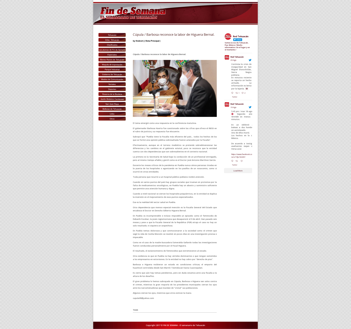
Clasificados (112, 45)
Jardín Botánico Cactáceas (112, 99)
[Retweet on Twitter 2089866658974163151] (237, 161)
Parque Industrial (112, 69)
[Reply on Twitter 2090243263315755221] (233, 93)
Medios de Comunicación (112, 79)
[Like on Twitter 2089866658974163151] (242, 161)
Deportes (112, 89)
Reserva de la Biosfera (112, 94)
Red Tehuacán (237, 57)
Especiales (112, 55)
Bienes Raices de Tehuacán (112, 60)
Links (112, 114)
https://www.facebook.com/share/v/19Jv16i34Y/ (244, 155)
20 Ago (233, 60)
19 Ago (233, 107)
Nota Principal (152, 41)
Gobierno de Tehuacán (112, 74)
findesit (139, 41)
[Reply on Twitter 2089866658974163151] (233, 161)
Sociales (112, 84)
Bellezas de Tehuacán (112, 109)
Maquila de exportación (112, 65)
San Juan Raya (112, 104)
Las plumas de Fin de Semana (112, 50)
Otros (112, 119)
